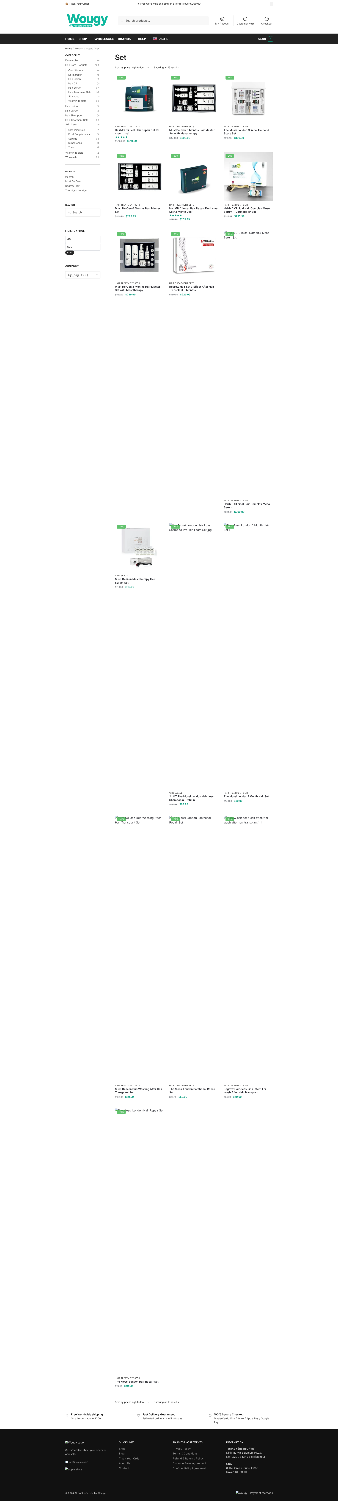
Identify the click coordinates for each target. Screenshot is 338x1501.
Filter (69, 252)
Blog (122, 1453)
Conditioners (75, 70)
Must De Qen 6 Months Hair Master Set (137, 210)
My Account (222, 23)
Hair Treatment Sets (127, 126)
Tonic (71, 147)
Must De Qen (73, 181)
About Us (124, 1463)
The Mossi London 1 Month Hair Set (246, 796)
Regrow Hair (72, 185)
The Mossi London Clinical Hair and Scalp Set (246, 131)
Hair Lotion (74, 78)
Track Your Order (130, 1458)
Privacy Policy (182, 1448)
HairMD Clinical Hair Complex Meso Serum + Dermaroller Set (247, 210)
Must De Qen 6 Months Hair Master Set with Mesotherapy (192, 131)
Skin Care (70, 124)
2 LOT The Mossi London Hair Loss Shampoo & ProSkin (191, 798)
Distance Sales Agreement (189, 1463)
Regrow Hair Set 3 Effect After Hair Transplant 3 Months (191, 288)
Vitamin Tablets (77, 100)
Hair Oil (72, 83)
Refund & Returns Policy (188, 1458)
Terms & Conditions (185, 1453)
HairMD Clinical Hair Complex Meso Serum (247, 505)
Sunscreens (75, 142)
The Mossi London (76, 190)
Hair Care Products (76, 64)
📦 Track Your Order (77, 3)
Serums (72, 138)
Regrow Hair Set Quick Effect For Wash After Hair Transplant (245, 1090)
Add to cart (139, 147)
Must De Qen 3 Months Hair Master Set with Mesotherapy (137, 288)
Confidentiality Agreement (189, 1468)
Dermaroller (72, 60)
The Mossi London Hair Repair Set (136, 1381)
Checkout (266, 23)
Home (68, 48)
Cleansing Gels (76, 129)
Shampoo (73, 96)
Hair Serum (121, 575)
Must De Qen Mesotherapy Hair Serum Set (135, 580)
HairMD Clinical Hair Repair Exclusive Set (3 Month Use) (193, 210)
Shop (122, 1448)
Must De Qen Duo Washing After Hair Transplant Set (138, 1090)
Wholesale (175, 793)
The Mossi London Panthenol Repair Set (192, 1090)
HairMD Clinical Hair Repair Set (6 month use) (137, 131)
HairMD (69, 176)
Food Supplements (79, 134)
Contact (124, 1468)
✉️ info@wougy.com (76, 1462)
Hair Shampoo (73, 115)
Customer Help (245, 23)
